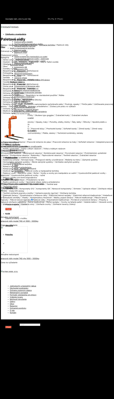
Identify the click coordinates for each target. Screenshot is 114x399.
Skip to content (7, 2)
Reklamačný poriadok (19, 292)
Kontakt (13, 313)
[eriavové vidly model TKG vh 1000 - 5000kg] (14, 215)
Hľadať (8, 327)
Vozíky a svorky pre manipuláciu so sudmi (30, 57)
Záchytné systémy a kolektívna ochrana (22, 10)
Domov (4, 45)
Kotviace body (16, 376)
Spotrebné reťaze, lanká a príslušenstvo (27, 356)
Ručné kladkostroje (22, 114)
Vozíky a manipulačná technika (22, 48)
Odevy (12, 301)
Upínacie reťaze (20, 78)
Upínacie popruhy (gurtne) (25, 46)
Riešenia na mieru (17, 380)
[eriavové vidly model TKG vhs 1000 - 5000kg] (14, 252)
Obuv (12, 304)
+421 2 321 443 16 (39, 19)
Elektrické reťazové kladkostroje (27, 90)
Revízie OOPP (16, 343)
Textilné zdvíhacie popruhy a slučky (25, 360)
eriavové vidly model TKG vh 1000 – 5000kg (19, 221)
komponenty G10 (21, 69)
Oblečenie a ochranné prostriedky (20, 6)
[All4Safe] (9, 27)
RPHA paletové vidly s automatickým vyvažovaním (22, 184)
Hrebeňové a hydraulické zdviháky (28, 92)
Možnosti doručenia (18, 299)
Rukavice (13, 306)
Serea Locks (10, 15)
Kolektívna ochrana (18, 374)
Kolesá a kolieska (12, 144)
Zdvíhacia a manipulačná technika (20, 8)
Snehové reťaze (12, 13)
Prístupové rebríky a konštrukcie (24, 378)
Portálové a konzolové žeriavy (26, 109)
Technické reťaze (17, 358)
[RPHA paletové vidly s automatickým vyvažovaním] (14, 177)
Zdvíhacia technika (47, 45)
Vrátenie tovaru (16, 297)
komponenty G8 (20, 67)
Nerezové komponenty (23, 73)
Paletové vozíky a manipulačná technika (27, 352)
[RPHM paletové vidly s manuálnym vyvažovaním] (14, 140)
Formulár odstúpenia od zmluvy (23, 295)
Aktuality (9, 389)
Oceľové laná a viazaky (23, 42)
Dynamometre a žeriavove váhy (27, 86)
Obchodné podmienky (19, 288)
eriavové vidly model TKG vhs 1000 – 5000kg (20, 258)
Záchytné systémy (18, 372)
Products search (12, 324)
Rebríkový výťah (20, 52)
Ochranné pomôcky (18, 308)
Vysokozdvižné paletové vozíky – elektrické (31, 59)
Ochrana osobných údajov (21, 290)
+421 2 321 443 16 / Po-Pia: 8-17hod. (22, 23)
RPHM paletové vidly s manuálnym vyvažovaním (21, 146)
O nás (12, 310)
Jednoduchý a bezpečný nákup (23, 286)
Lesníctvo (14, 367)
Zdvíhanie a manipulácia (15, 34)
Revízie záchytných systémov (23, 383)
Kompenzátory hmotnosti (24, 97)
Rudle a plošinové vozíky (20, 354)
